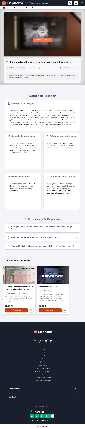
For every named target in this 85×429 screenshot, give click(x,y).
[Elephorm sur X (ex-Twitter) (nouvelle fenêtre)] (40, 341)
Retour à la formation (17, 68)
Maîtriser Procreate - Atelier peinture (39, 8)
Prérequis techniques (43, 381)
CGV (43, 356)
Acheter (18, 310)
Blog (43, 374)
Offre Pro (43, 362)
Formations (18, 8)
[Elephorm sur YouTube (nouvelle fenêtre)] (46, 341)
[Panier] (70, 3)
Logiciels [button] (12, 397)
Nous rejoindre (43, 365)
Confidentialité (43, 359)
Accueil (8, 8)
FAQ (43, 353)
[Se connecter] (76, 3)
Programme (44, 426)
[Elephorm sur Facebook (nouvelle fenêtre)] (35, 341)
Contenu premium (42, 40)
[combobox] (45, 3)
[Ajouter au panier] (31, 310)
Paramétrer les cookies (43, 371)
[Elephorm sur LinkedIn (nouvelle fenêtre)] (51, 341)
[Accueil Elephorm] (43, 332)
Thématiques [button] (14, 389)
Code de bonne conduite (43, 378)
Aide (43, 349)
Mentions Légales (43, 368)
